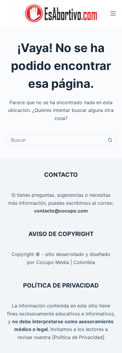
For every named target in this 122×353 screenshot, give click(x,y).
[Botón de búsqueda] (109, 140)
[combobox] (56, 140)
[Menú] (113, 13)
